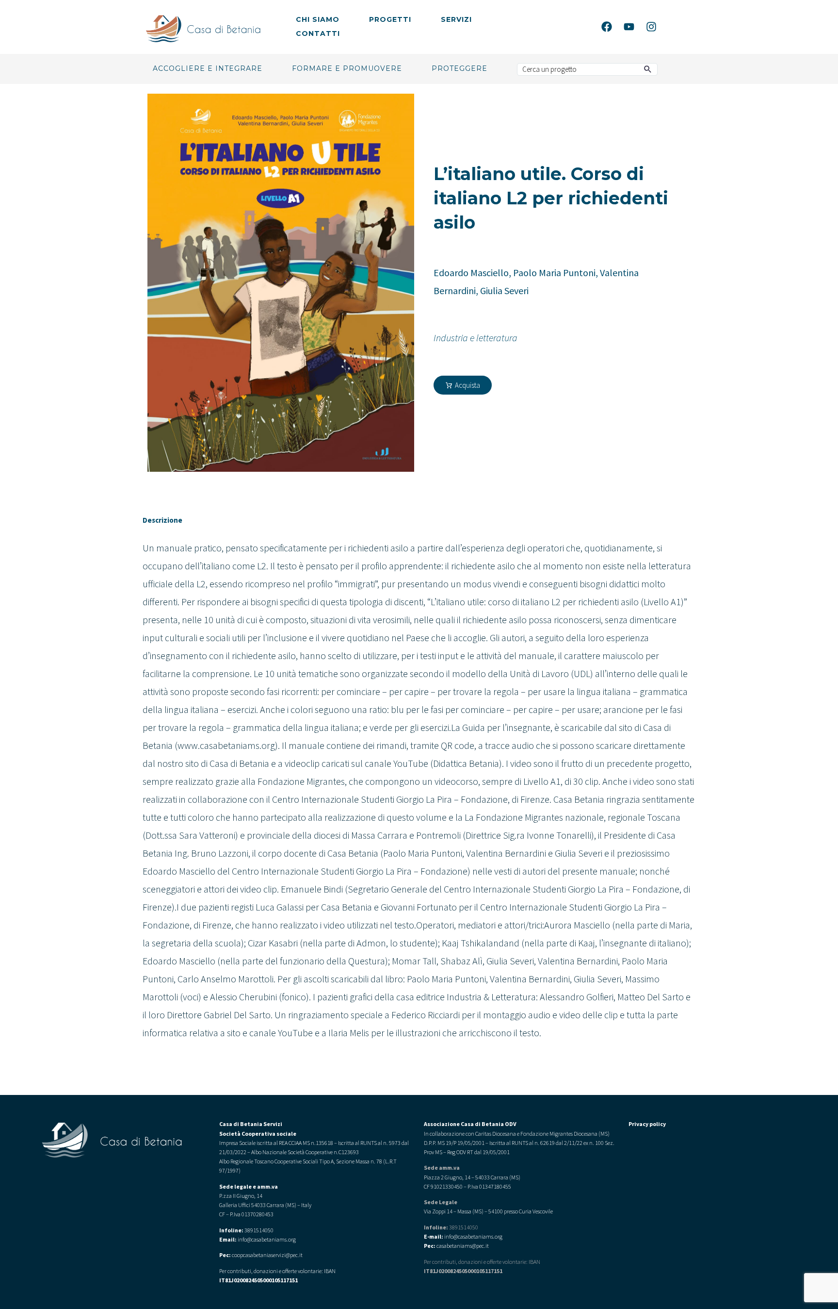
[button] (648, 69)
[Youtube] (629, 26)
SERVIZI (456, 19)
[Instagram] (651, 26)
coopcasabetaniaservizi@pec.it (267, 1255)
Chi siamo (317, 19)
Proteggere (459, 68)
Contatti (318, 33)
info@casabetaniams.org (473, 1236)
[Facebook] (606, 26)
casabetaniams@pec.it (462, 1245)
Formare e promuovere (347, 68)
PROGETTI (390, 19)
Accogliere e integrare (207, 68)
